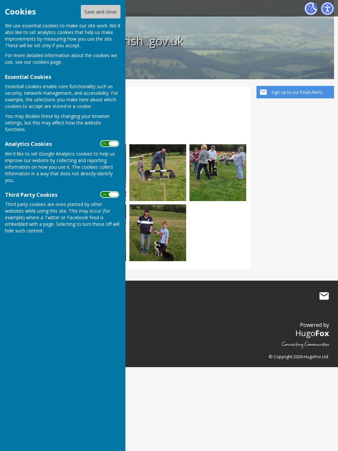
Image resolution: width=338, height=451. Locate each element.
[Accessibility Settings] (327, 8)
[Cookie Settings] (311, 8)
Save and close (100, 12)
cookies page (47, 62)
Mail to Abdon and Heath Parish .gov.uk (324, 296)
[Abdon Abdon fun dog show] (157, 172)
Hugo (312, 333)
